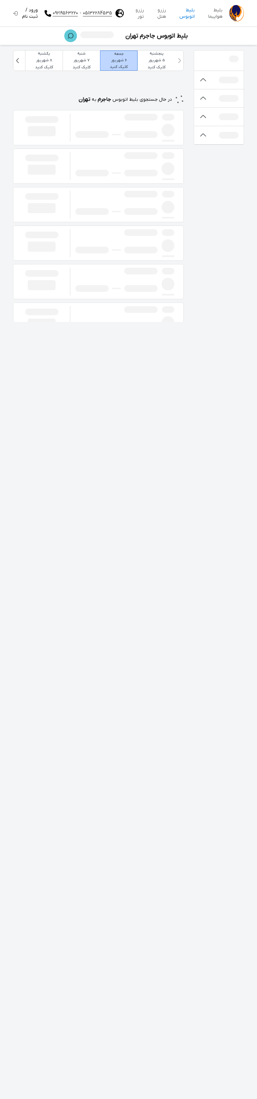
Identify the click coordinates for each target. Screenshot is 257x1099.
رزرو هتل (161, 13)
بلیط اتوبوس (187, 13)
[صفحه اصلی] (236, 13)
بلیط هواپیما (215, 13)
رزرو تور (140, 13)
